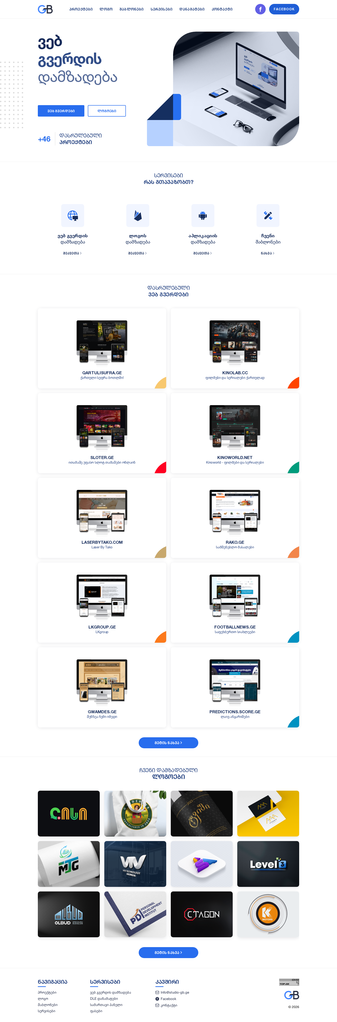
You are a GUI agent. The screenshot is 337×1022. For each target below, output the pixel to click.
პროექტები (81, 9)
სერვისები (161, 9)
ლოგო (106, 9)
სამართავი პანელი (106, 1005)
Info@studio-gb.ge (175, 992)
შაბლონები (131, 9)
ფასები (96, 1011)
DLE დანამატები (104, 998)
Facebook (168, 999)
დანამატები (192, 9)
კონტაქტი (222, 9)
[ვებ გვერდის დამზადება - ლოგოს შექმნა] (45, 12)
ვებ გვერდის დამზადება (110, 992)
